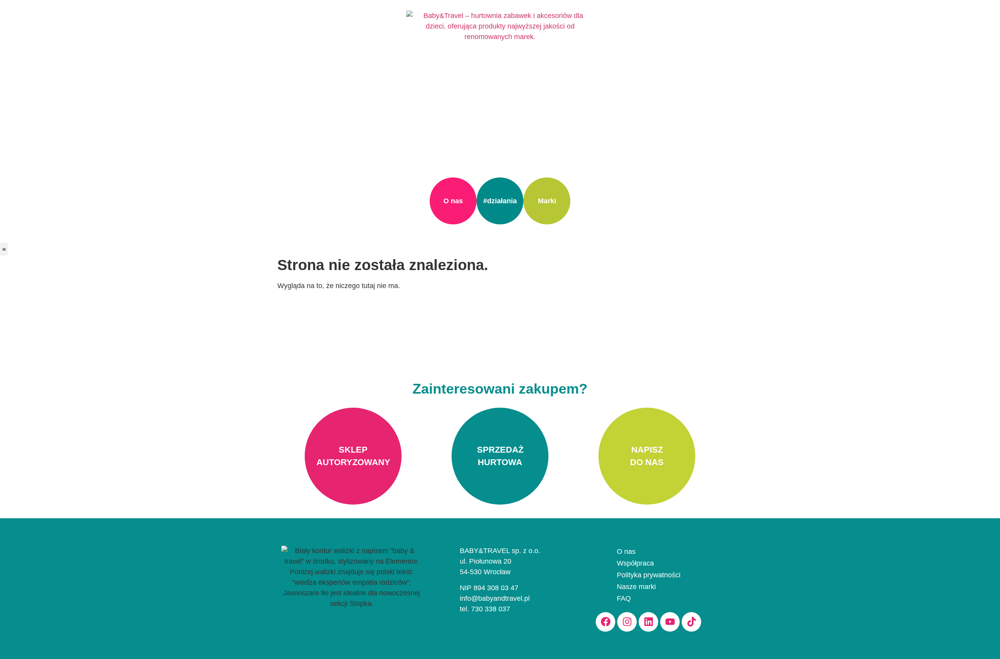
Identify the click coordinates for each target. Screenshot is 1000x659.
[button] (4, 249)
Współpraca (635, 563)
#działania (500, 201)
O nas (453, 201)
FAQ (624, 598)
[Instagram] (627, 622)
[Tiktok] (691, 622)
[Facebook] (605, 622)
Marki (547, 201)
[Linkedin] (648, 622)
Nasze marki (636, 587)
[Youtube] (670, 622)
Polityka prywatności (648, 575)
